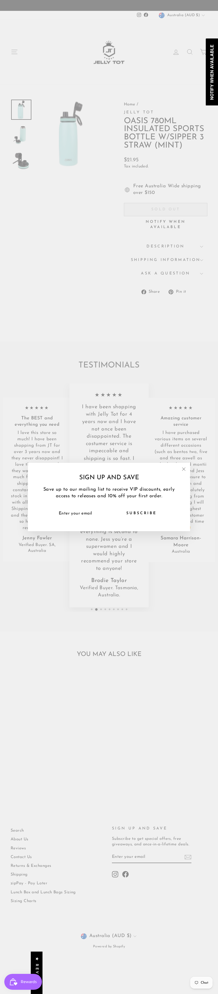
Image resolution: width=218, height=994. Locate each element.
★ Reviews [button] (37, 972)
